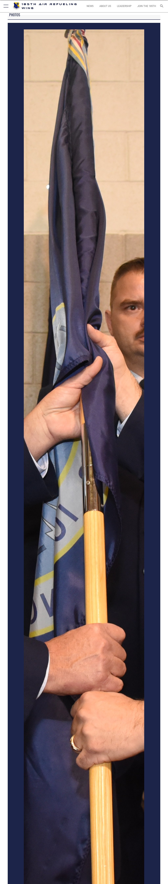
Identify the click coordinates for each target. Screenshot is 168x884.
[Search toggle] (162, 6)
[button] (5, 6)
